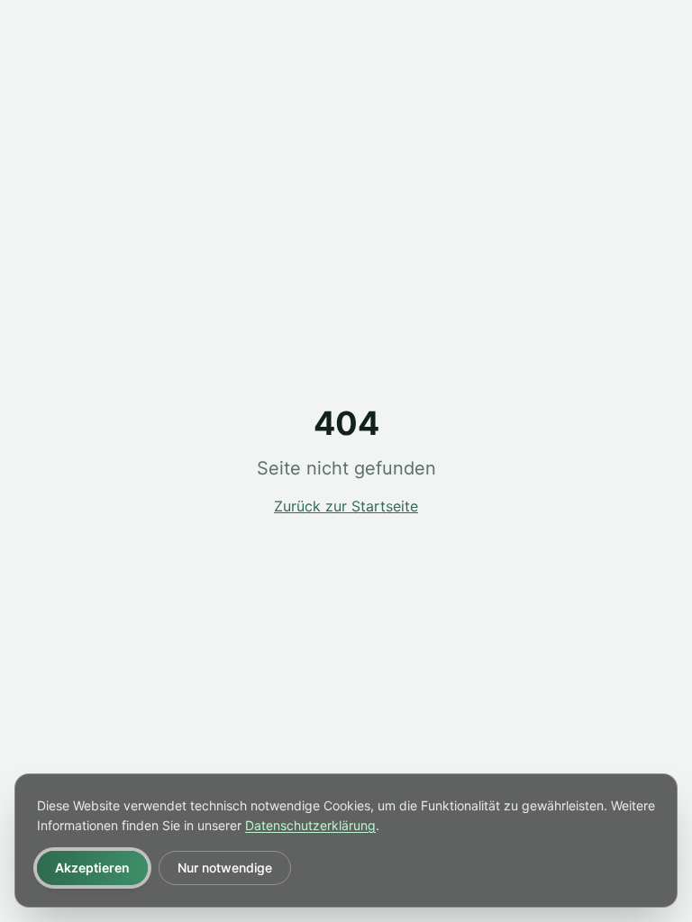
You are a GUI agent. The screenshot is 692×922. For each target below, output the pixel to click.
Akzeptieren (92, 867)
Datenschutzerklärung (310, 825)
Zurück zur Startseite (346, 506)
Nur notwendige (225, 867)
